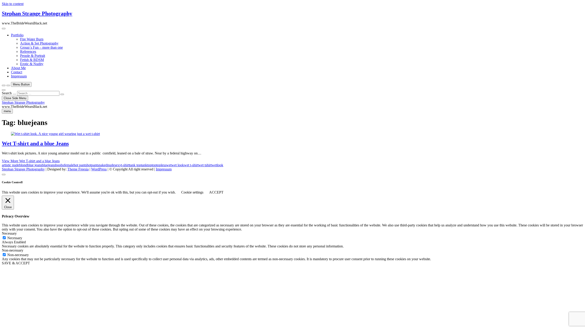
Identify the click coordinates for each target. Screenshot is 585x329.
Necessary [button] (9, 233)
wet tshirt (205, 165)
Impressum (19, 76)
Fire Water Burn (31, 39)
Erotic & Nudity (31, 64)
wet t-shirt (191, 165)
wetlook (217, 165)
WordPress (99, 169)
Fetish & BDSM (32, 60)
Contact (16, 72)
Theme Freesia (78, 169)
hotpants (93, 165)
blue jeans (34, 165)
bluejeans (48, 165)
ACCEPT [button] (216, 192)
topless (161, 165)
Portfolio (17, 35)
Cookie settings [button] (192, 192)
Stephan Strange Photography (37, 13)
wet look (177, 165)
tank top (135, 165)
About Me (18, 68)
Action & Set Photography (39, 43)
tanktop (146, 165)
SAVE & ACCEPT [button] (16, 263)
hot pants (80, 165)
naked (103, 165)
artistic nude (10, 165)
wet (168, 165)
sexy (117, 165)
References (28, 51)
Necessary (14, 238)
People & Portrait (32, 56)
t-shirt (125, 165)
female (69, 165)
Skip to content (13, 4)
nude (110, 165)
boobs (59, 165)
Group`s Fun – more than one (41, 47)
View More (31, 161)
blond (23, 165)
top (154, 165)
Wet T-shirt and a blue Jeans (35, 143)
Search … (9, 93)
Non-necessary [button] (12, 250)
